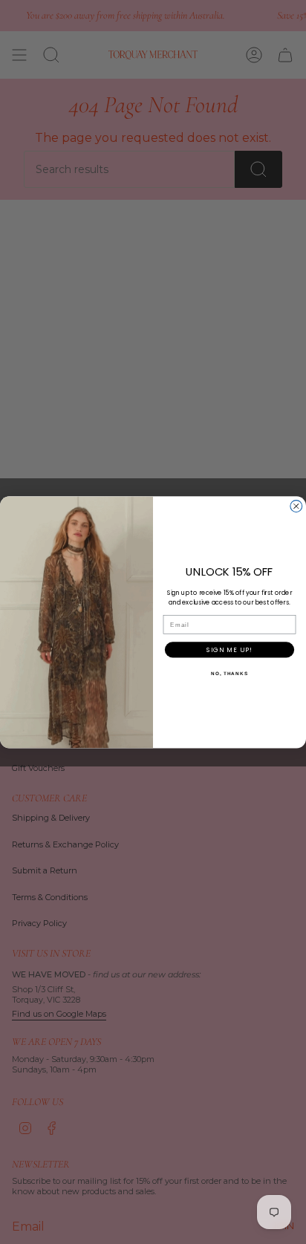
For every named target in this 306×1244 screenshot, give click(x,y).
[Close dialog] (296, 506)
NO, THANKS (229, 672)
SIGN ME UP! (229, 649)
